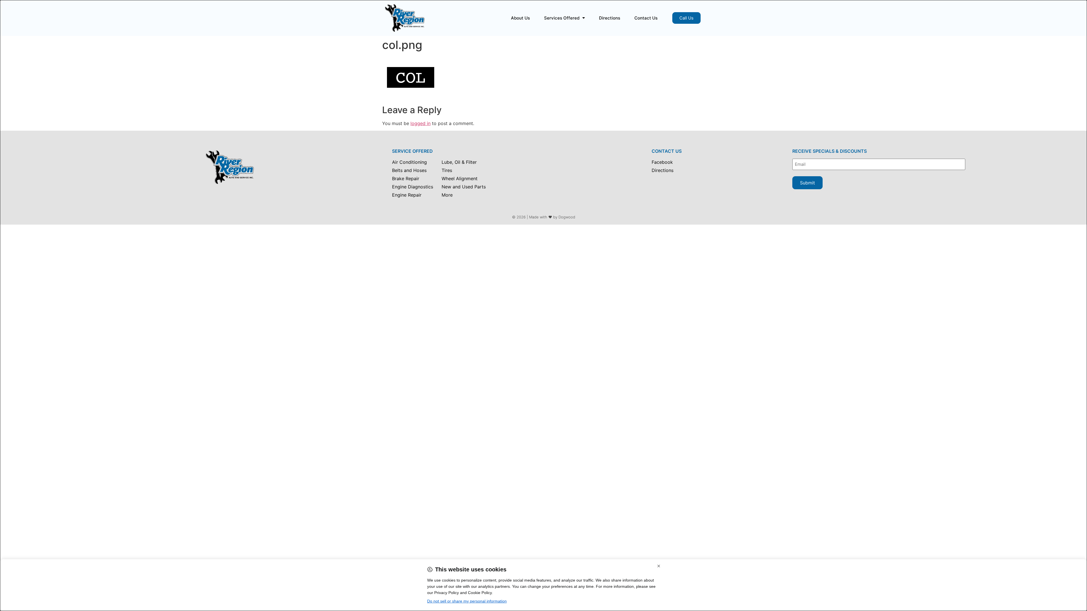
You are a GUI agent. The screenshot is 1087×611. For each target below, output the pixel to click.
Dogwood (567, 217)
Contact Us (646, 18)
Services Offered (561, 18)
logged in (420, 123)
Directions (609, 18)
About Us (520, 18)
